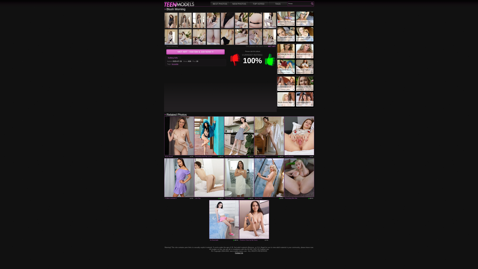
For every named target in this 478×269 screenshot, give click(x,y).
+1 (270, 60)
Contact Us (239, 253)
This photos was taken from (261, 46)
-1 (235, 60)
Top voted (258, 4)
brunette (175, 64)
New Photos (239, 4)
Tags (278, 4)
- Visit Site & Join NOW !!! (195, 52)
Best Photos (220, 4)
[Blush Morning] (171, 20)
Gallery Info (173, 58)
